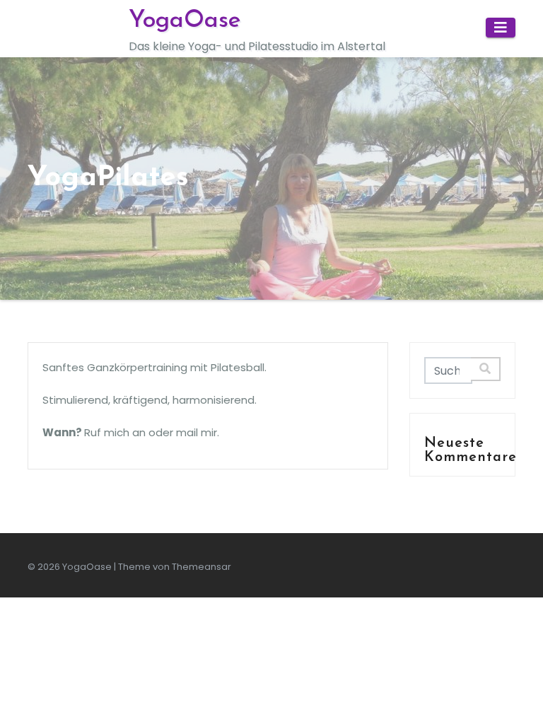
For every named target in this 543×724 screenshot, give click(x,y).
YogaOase (185, 20)
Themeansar (201, 566)
